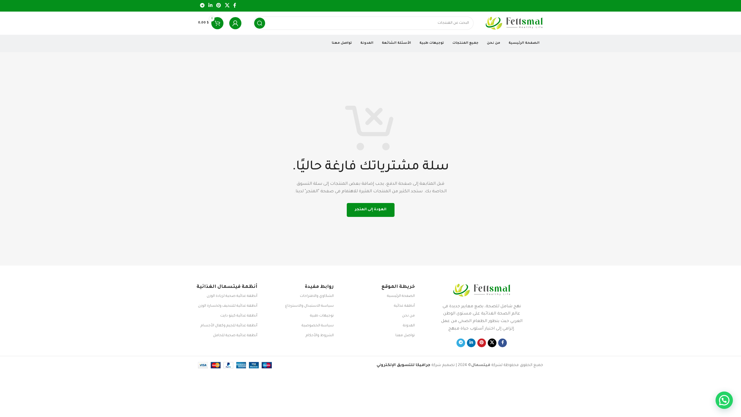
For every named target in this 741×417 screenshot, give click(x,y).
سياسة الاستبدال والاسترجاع (309, 306)
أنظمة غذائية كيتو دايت (238, 316)
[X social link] (227, 6)
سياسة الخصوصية (318, 326)
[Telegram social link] (202, 6)
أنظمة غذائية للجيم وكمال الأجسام (229, 326)
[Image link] (482, 290)
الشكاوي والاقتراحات (317, 296)
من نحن (408, 316)
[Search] (259, 23)
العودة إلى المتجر (370, 210)
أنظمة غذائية (404, 306)
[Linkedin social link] (210, 6)
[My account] (235, 23)
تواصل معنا (404, 336)
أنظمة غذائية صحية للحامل (235, 336)
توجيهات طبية (322, 316)
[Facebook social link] (234, 6)
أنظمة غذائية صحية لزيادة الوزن (232, 296)
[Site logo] (514, 23)
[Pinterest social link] (218, 6)
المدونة (408, 326)
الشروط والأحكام (320, 336)
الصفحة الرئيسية (400, 296)
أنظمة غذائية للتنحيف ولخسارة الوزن (227, 306)
